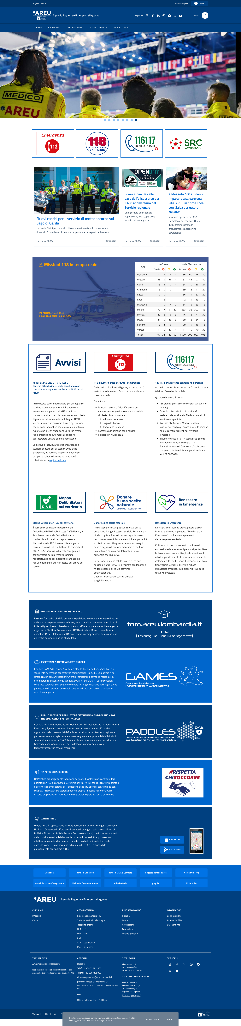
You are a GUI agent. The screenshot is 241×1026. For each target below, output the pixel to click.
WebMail (36, 1014)
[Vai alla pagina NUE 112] (120, 362)
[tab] (105, 120)
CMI (79, 938)
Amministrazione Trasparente (49, 883)
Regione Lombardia (40, 3)
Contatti (36, 920)
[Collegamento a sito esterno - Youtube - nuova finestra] (179, 15)
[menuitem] (39, 28)
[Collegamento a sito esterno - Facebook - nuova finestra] (151, 15)
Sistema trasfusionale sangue (91, 920)
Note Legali (50, 1014)
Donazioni (49, 872)
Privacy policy (153, 1019)
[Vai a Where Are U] (196, 841)
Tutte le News (45, 240)
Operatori (126, 920)
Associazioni (128, 924)
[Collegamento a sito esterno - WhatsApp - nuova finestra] (163, 15)
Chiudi (169, 1019)
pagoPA (156, 883)
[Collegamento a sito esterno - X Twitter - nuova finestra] (174, 15)
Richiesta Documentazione (85, 883)
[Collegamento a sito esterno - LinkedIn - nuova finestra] (157, 15)
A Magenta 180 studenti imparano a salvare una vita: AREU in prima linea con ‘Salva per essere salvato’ (186, 203)
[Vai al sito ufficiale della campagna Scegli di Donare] (120, 502)
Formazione (127, 929)
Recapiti (81, 963)
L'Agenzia (36, 915)
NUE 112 (81, 929)
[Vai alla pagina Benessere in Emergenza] (181, 502)
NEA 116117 (83, 933)
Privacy (109, 1020)
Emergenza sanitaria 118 (89, 915)
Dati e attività (173, 924)
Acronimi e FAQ (191, 872)
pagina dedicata (57, 460)
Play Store (174, 849)
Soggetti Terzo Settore (156, 872)
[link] (199, 3)
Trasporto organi (85, 924)
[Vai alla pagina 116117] (181, 362)
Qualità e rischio (130, 933)
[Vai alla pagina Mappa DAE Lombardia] (59, 502)
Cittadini (126, 915)
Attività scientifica (86, 942)
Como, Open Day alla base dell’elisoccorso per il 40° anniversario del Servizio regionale (142, 201)
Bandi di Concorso (85, 872)
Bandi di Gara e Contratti (120, 872)
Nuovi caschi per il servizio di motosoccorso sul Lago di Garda (75, 221)
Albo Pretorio (120, 883)
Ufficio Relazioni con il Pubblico (92, 1000)
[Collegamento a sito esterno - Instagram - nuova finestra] (146, 15)
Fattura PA (191, 883)
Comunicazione (174, 915)
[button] (182, 3)
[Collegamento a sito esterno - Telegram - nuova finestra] (168, 15)
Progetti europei (85, 947)
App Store (174, 839)
